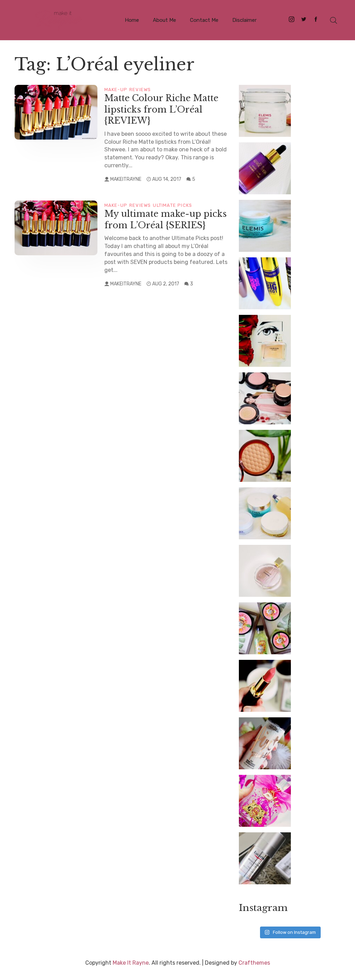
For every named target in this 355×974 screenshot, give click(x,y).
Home (132, 20)
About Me (164, 20)
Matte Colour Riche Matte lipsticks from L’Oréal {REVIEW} (161, 109)
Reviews (140, 89)
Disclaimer (244, 20)
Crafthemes (254, 962)
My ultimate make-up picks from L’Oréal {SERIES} (165, 220)
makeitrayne (125, 179)
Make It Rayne (131, 962)
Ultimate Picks (172, 205)
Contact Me (204, 20)
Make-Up (115, 89)
